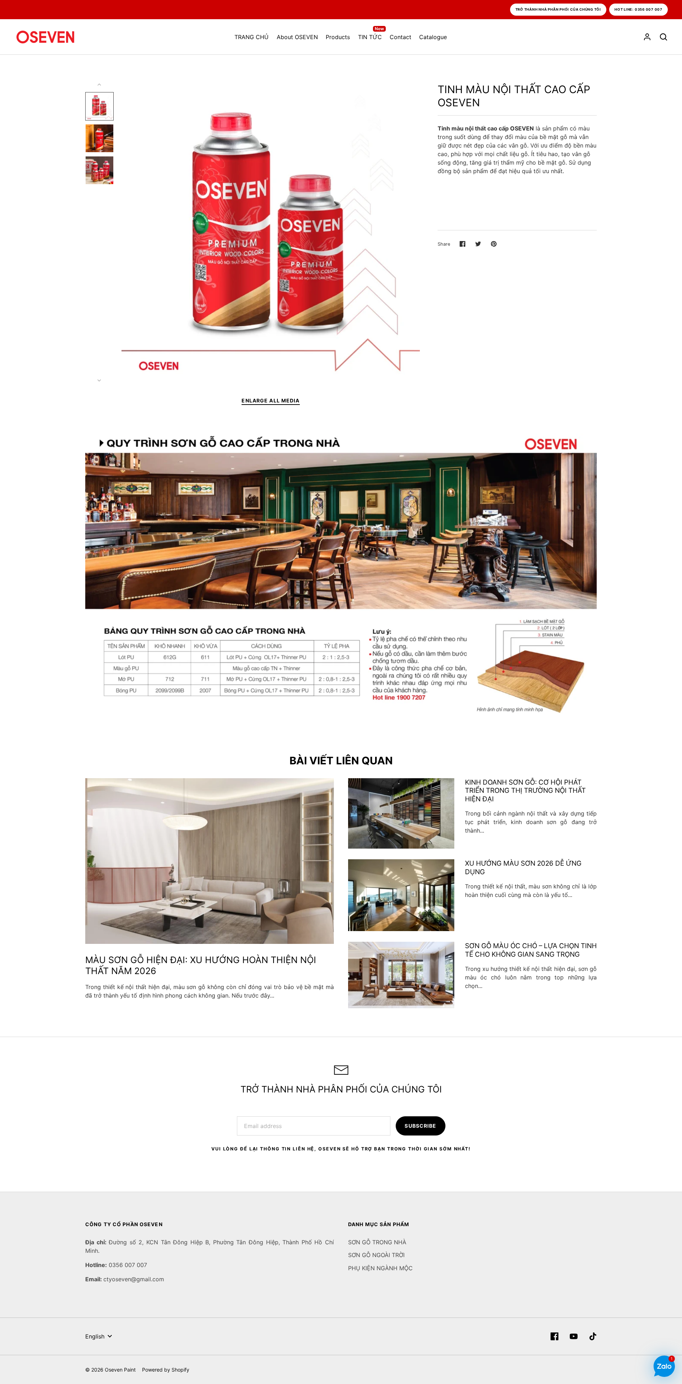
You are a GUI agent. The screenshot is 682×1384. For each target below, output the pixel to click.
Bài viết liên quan (341, 760)
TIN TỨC (371, 37)
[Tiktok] (593, 1336)
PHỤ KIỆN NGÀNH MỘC (380, 1268)
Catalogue (433, 37)
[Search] (663, 37)
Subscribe (420, 1126)
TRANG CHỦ (251, 37)
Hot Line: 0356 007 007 (638, 9)
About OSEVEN (297, 37)
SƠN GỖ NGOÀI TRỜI (376, 1255)
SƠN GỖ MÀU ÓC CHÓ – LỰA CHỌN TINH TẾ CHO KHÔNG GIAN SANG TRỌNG (531, 950)
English (94, 1336)
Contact (400, 37)
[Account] (647, 37)
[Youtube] (573, 1336)
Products (338, 37)
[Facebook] (554, 1336)
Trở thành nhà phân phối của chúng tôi (558, 9)
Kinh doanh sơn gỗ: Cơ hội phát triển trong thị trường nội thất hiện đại (525, 790)
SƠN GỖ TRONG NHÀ (377, 1242)
